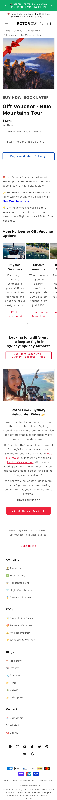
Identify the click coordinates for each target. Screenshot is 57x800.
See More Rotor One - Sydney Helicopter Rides (28, 355)
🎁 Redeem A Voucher (19, 625)
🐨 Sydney (12, 668)
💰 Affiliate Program (18, 632)
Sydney (18, 30)
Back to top (28, 545)
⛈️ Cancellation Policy (19, 618)
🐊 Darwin (12, 690)
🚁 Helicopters (15, 697)
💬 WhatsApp (14, 725)
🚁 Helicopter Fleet (17, 582)
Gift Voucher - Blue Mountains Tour (23, 35)
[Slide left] (21, 323)
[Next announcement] (51, 5)
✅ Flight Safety (15, 575)
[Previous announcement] (6, 5)
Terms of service (45, 781)
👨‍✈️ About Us (13, 568)
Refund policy (10, 780)
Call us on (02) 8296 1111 (28, 510)
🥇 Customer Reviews (19, 597)
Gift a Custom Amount (39, 314)
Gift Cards (8, 125)
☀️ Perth (11, 682)
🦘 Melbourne (14, 660)
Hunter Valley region (20, 462)
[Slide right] (35, 323)
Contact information (30, 786)
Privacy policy (27, 781)
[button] (6, 23)
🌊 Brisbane (13, 675)
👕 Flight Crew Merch (19, 590)
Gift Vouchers (33, 30)
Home (7, 30)
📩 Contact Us (14, 718)
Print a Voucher (13, 314)
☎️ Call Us (12, 732)
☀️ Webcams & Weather (20, 640)
